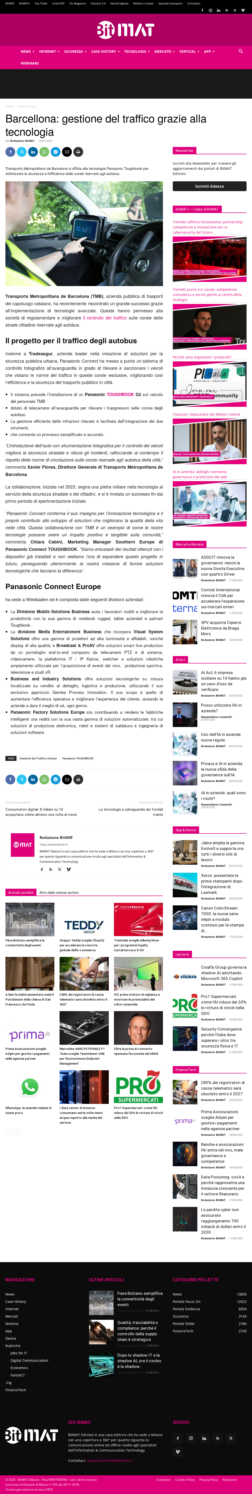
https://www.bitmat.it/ (54, 844)
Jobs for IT (19, 1353)
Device (10, 1338)
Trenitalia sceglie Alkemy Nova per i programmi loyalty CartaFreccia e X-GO (136, 945)
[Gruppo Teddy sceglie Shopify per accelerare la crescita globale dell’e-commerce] (84, 919)
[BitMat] (126, 30)
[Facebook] (202, 10)
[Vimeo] (243, 10)
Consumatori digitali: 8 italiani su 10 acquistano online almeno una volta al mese (41, 812)
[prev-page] (8, 1132)
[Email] (67, 152)
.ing (8, 1382)
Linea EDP (58, 3)
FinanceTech (15, 1390)
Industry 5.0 (98, 3)
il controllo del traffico (105, 317)
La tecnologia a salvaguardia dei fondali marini (131, 812)
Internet (47, 51)
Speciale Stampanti (170, 3)
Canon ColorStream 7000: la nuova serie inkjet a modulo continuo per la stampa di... (222, 919)
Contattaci (193, 3)
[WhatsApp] (44, 152)
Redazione (229, 1480)
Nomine (11, 1323)
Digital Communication (29, 1360)
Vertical (187, 51)
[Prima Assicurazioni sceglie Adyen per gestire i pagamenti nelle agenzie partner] (29, 1028)
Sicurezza (73, 51)
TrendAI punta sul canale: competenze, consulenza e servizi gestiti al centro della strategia (207, 294)
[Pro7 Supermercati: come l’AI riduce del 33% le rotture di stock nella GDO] (138, 1087)
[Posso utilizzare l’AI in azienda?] (185, 714)
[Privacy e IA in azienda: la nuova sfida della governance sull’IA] (185, 773)
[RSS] (226, 10)
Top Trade (40, 3)
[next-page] (16, 1132)
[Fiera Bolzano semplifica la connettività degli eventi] (29, 919)
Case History (103, 51)
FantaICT (18, 1375)
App (207, 51)
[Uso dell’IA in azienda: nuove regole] (185, 744)
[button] (241, 52)
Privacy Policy (208, 1480)
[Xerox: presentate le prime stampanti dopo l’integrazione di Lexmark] (185, 885)
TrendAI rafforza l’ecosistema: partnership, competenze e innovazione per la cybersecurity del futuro (208, 227)
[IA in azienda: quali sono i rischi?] (185, 802)
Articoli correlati (20, 893)
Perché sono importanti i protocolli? (202, 357)
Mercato (163, 51)
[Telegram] (56, 152)
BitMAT (10, 3)
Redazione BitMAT (22, 141)
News (26, 51)
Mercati (11, 1316)
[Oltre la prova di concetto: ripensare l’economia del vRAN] (138, 1028)
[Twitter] (234, 10)
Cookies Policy (185, 1480)
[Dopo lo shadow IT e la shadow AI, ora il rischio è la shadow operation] (101, 1364)
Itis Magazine (77, 3)
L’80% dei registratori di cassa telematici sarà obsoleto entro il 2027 (83, 999)
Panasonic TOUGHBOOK (78, 758)
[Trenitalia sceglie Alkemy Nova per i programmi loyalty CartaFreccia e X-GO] (138, 919)
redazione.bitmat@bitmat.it (109, 1460)
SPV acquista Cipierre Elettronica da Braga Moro (221, 628)
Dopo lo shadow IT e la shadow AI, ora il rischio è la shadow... (139, 1361)
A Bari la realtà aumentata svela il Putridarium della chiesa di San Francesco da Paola (29, 999)
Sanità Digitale (119, 3)
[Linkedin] (218, 10)
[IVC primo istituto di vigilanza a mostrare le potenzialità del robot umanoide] (138, 974)
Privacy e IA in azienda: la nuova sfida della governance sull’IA (222, 769)
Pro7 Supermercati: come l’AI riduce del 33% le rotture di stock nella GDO (138, 1113)
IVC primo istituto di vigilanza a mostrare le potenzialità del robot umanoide (137, 999)
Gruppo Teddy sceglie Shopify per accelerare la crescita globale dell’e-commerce (82, 945)
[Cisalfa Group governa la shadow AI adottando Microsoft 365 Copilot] (185, 977)
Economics (19, 1367)
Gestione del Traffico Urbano (38, 758)
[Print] (78, 152)
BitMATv (24, 3)
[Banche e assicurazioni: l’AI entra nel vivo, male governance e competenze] (185, 1154)
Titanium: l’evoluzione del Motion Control (206, 414)
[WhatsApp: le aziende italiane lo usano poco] (29, 1087)
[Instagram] (210, 10)
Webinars (30, 63)
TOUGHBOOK (120, 394)
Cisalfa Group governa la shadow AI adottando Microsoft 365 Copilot (224, 973)
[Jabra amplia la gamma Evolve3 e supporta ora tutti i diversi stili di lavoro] (185, 852)
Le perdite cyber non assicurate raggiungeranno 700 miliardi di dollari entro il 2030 (223, 1221)
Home (9, 106)
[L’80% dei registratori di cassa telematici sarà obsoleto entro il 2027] (84, 974)
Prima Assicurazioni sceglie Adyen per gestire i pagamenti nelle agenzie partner (27, 1053)
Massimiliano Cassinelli (216, 717)
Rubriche (12, 1345)
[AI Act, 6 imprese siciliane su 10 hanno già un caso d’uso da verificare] (185, 682)
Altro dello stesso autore (59, 893)
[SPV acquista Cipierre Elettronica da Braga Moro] (185, 632)
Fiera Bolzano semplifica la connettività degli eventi (140, 1299)
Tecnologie (135, 51)
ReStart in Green (143, 3)
